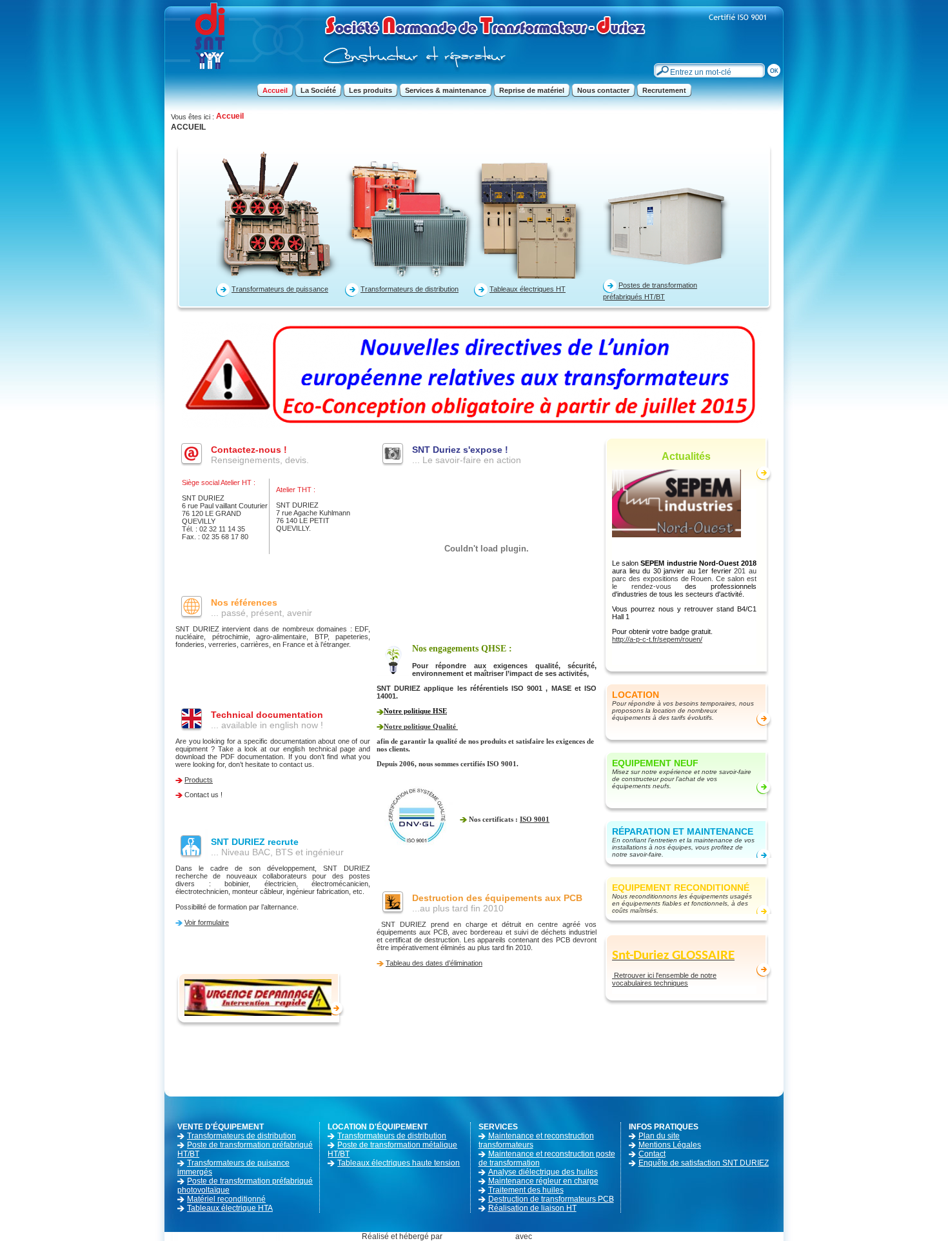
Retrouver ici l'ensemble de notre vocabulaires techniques (664, 979)
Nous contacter (603, 90)
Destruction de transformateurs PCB (551, 1199)
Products (198, 780)
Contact (652, 1153)
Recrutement (664, 90)
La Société (318, 90)
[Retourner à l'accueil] (406, 75)
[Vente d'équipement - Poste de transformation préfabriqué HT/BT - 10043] (667, 214)
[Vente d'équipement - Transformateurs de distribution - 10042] (409, 214)
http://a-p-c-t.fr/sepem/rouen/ (657, 639)
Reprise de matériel (531, 90)
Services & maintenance (445, 90)
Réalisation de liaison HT (532, 1208)
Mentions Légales (669, 1144)
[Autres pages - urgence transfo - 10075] (257, 996)
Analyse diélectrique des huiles (543, 1171)
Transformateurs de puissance (280, 289)
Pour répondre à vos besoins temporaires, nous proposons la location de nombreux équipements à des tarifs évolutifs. (683, 710)
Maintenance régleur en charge (543, 1181)
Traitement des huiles (526, 1190)
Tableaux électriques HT (527, 289)
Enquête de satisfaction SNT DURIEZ (703, 1162)
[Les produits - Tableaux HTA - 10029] (538, 214)
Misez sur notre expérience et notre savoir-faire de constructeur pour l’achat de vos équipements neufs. (681, 778)
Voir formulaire (206, 922)
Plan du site (659, 1135)
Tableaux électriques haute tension (398, 1162)
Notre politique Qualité (421, 726)
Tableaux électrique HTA (230, 1208)
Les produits (370, 90)
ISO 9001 (534, 819)
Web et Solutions (483, 1236)
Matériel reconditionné (226, 1199)
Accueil (275, 90)
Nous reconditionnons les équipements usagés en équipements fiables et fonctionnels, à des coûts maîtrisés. (682, 903)
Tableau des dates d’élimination (434, 963)
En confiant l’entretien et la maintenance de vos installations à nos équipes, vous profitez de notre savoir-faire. (683, 847)
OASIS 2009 (565, 1236)
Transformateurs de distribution (409, 289)
